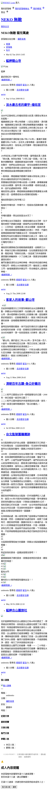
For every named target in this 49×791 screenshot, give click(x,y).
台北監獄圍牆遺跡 (18, 434)
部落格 (9, 47)
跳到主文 (5, 26)
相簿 (8, 44)
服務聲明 (27, 757)
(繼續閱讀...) (6, 80)
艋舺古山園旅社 (16, 610)
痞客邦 (19, 85)
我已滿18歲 (6, 787)
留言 (25, 85)
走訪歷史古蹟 (23, 90)
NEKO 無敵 (11, 19)
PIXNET (12, 754)
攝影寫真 (22, 39)
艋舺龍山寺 (13, 60)
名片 (8, 50)
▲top (3, 94)
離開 (14, 787)
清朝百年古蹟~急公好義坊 (23, 383)
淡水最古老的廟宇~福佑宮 (23, 104)
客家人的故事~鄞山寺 (20, 299)
